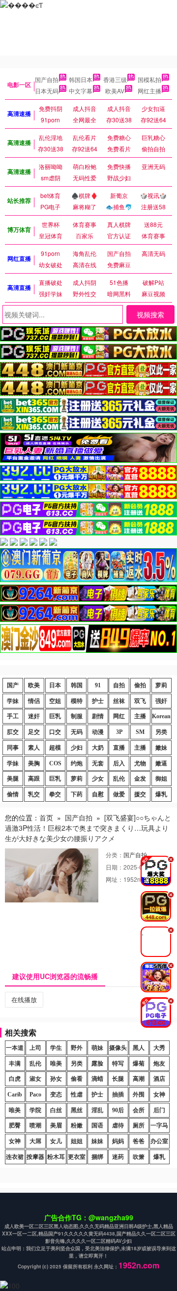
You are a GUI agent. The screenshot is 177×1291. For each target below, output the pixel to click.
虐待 (118, 1125)
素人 (34, 747)
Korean (161, 716)
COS (55, 763)
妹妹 (97, 1141)
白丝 (56, 1110)
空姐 (55, 701)
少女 (98, 778)
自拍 (119, 685)
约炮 (77, 763)
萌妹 (97, 1047)
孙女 (56, 1078)
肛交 (13, 732)
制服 (77, 716)
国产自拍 (47, 79)
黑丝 (77, 1110)
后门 (159, 1110)
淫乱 (97, 1110)
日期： (114, 867)
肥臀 (15, 1125)
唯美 (56, 1063)
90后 (118, 1110)
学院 (35, 1110)
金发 (140, 778)
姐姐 (77, 1141)
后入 (119, 763)
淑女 (35, 1078)
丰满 (15, 1063)
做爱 (119, 794)
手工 (13, 716)
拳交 (55, 794)
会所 (139, 1110)
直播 (119, 747)
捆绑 (97, 1156)
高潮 (139, 1078)
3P (119, 732)
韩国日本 (80, 79)
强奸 (161, 701)
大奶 (98, 747)
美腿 (13, 778)
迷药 (118, 1156)
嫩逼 (161, 763)
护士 (98, 701)
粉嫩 (77, 1125)
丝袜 (119, 701)
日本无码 (47, 90)
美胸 (34, 763)
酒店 (159, 1078)
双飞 (140, 701)
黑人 (139, 1047)
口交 (55, 732)
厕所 (139, 1125)
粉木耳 (56, 1156)
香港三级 (115, 79)
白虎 (15, 1078)
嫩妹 (161, 747)
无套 (98, 763)
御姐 (161, 778)
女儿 (56, 1141)
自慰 (98, 794)
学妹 (13, 701)
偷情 (13, 794)
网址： (114, 879)
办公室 (159, 1141)
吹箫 (139, 1156)
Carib (14, 1094)
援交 (140, 794)
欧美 (34, 685)
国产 (13, 685)
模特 (77, 701)
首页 (46, 817)
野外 (77, 1047)
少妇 (77, 747)
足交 (34, 732)
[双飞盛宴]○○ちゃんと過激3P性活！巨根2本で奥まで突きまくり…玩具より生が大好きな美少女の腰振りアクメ (88, 828)
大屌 (35, 1141)
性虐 (77, 1094)
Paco (35, 1094)
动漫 (98, 732)
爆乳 (161, 794)
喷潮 (35, 1125)
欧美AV (114, 90)
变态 (56, 1094)
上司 (35, 1047)
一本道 (15, 1047)
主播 (140, 716)
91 (98, 685)
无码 (77, 732)
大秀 (159, 1047)
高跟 (34, 778)
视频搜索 (150, 314)
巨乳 (55, 716)
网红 (119, 716)
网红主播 (149, 90)
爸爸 (139, 1141)
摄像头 (118, 1047)
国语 (97, 1125)
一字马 (159, 1125)
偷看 (77, 1078)
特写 (118, 1063)
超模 (55, 747)
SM (140, 732)
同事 (13, 747)
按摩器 (35, 1156)
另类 (161, 732)
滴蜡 (97, 1078)
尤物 (140, 763)
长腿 (118, 1078)
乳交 (34, 794)
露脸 (97, 1063)
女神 (159, 1094)
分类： (114, 854)
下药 (77, 794)
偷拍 (140, 685)
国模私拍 (149, 79)
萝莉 (161, 685)
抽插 (118, 1094)
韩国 (77, 685)
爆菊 (139, 1063)
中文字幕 (80, 90)
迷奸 (34, 716)
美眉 (56, 1125)
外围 (139, 1094)
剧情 (98, 716)
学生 (56, 1047)
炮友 (159, 1063)
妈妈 (118, 1141)
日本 (55, 685)
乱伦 (119, 778)
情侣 (34, 701)
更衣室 (77, 1156)
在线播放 (24, 999)
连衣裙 (15, 1156)
